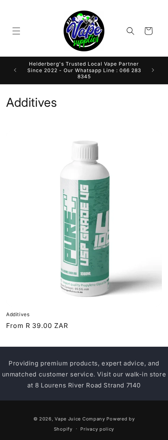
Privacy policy (97, 429)
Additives (17, 314)
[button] (16, 31)
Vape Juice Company (80, 419)
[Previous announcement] (15, 70)
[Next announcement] (153, 70)
